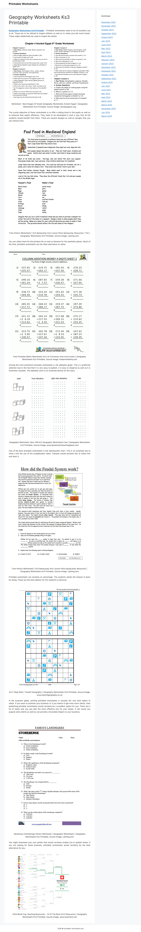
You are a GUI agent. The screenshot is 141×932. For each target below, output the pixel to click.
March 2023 (106, 56)
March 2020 (106, 105)
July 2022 (105, 86)
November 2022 (108, 71)
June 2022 (106, 90)
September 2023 (108, 33)
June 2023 (106, 45)
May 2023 (105, 48)
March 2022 (106, 101)
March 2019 (106, 116)
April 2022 (105, 97)
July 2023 (105, 41)
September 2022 (108, 79)
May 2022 (105, 94)
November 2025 (108, 26)
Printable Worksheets (23, 4)
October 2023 (107, 30)
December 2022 (108, 67)
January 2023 (107, 64)
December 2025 (108, 22)
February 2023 (107, 60)
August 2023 (107, 37)
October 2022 (107, 75)
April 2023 (105, 52)
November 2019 (108, 109)
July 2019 (105, 112)
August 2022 (107, 82)
